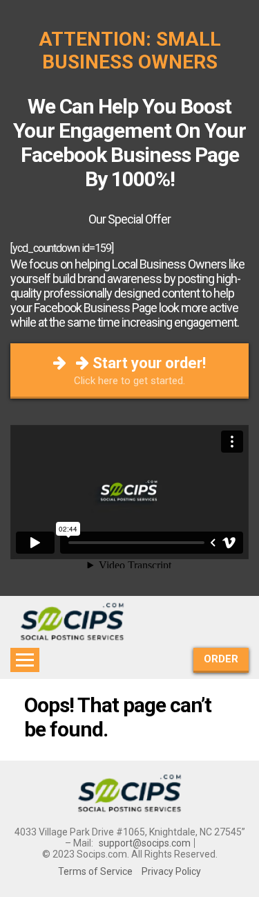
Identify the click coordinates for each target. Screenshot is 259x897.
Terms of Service (95, 871)
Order (221, 659)
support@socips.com (145, 843)
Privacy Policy (171, 871)
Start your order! (140, 370)
